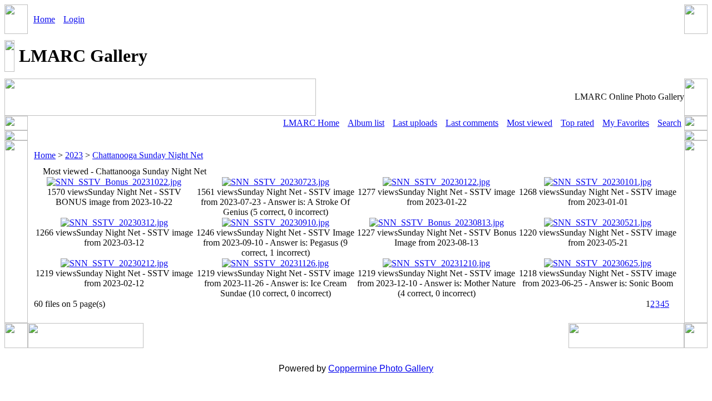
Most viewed (529, 123)
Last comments (472, 123)
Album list (366, 123)
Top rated (577, 123)
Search (669, 123)
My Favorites (625, 123)
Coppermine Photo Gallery (380, 368)
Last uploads (415, 123)
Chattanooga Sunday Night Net (147, 155)
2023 (74, 155)
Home (44, 19)
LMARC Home (311, 123)
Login (74, 19)
